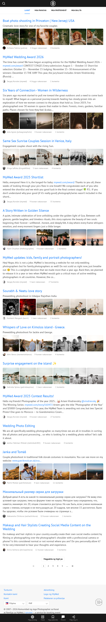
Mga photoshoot (59, 10)
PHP (30, 603)
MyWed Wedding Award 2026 (23, 57)
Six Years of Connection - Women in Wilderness (35, 90)
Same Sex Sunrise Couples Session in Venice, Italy (37, 141)
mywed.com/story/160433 (39, 404)
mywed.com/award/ (64, 182)
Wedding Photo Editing (19, 426)
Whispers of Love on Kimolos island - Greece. (34, 327)
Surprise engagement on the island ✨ (30, 363)
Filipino (12, 603)
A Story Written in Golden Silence (26, 210)
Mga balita (76, 10)
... (67, 566)
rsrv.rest (28, 612)
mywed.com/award (13, 65)
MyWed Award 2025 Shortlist (23, 177)
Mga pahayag (41, 10)
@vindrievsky (88, 401)
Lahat (27, 10)
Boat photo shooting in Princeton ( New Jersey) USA (38, 21)
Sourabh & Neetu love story (22, 291)
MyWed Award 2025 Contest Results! (28, 396)
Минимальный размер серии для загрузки (33, 492)
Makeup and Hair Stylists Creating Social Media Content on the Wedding (47, 527)
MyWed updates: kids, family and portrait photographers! (42, 257)
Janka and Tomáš (14, 452)
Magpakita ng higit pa (53, 559)
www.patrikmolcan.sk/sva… (26, 460)
